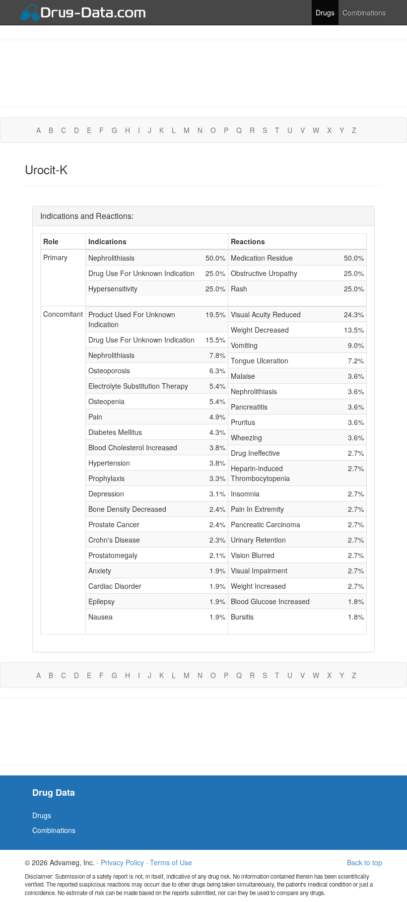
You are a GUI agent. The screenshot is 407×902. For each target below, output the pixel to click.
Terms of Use (171, 862)
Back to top (364, 862)
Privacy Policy (122, 862)
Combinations (364, 12)
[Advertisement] (203, 72)
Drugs (325, 12)
